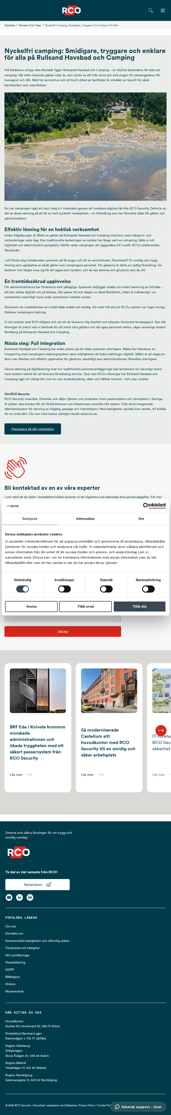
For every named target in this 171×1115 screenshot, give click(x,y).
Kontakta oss (14, 933)
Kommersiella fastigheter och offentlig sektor (37, 941)
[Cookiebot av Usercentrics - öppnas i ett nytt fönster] (146, 506)
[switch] (64, 588)
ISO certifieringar (17, 955)
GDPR (9, 969)
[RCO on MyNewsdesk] (30, 897)
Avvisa (31, 607)
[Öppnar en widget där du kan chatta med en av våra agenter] (138, 1107)
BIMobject (12, 977)
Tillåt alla (140, 607)
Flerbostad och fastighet (22, 948)
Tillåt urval (85, 607)
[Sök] (150, 10)
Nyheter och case (30, 25)
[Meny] (163, 10)
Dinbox (10, 984)
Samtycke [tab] (29, 519)
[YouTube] (9, 897)
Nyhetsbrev (33, 884)
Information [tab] (85, 519)
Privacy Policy (86, 1105)
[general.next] (161, 730)
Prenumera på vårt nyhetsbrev (33, 429)
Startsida (9, 25)
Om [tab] (141, 519)
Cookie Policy (105, 1105)
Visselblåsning (15, 962)
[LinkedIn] (19, 897)
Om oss (10, 926)
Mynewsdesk (14, 991)
